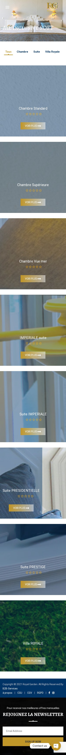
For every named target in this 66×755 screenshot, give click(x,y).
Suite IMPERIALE (33, 414)
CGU (19, 692)
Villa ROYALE (33, 643)
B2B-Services (10, 688)
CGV (29, 692)
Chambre (22, 51)
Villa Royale (52, 51)
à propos (7, 692)
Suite (36, 51)
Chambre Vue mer (33, 261)
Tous (8, 51)
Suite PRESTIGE (33, 567)
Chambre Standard (33, 108)
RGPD (40, 692)
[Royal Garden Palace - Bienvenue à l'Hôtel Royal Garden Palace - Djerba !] (52, 7)
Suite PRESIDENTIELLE (21, 490)
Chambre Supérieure (33, 185)
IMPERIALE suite (33, 338)
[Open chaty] (56, 746)
